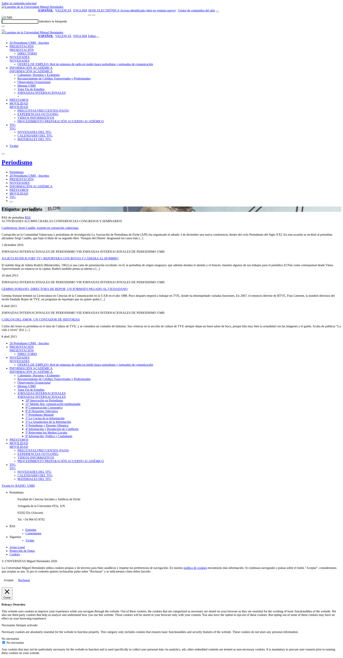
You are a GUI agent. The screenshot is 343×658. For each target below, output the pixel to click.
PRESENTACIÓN (22, 46)
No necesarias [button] (10, 638)
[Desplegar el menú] (93, 15)
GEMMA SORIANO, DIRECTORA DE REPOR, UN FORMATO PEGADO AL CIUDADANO (65, 289)
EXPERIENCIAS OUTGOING (38, 114)
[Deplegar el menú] (11, 201)
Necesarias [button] (9, 625)
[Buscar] (3, 26)
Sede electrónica (103, 10)
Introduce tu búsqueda (53, 21)
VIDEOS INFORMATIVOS (35, 117)
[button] (22, 50)
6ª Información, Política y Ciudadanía (48, 436)
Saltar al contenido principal (19, 3)
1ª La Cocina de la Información (45, 418)
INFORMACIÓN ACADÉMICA (31, 67)
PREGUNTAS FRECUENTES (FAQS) (43, 110)
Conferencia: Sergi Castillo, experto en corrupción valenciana (40, 228)
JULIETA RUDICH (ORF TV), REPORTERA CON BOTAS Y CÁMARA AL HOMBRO (60, 258)
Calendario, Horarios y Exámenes (38, 75)
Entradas (30, 529)
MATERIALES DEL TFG (34, 139)
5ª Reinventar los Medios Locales (46, 432)
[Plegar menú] (97, 37)
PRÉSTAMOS (19, 100)
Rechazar (24, 580)
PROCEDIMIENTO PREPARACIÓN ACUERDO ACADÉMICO (60, 121)
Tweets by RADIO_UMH (18, 485)
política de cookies (195, 568)
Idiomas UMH (26, 85)
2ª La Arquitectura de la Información (48, 422)
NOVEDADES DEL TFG (34, 132)
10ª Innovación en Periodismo (44, 400)
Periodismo (17, 162)
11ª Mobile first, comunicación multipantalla (52, 404)
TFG (13, 125)
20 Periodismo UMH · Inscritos (29, 42)
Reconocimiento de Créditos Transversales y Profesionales (54, 78)
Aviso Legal (17, 547)
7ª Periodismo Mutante (39, 414)
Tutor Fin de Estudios (30, 89)
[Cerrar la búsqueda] (3, 30)
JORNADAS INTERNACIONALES (41, 92)
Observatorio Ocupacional (33, 82)
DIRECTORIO (27, 53)
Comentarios (33, 533)
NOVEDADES (20, 57)
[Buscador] (217, 11)
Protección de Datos (22, 550)
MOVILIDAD (19, 103)
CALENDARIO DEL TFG (35, 135)
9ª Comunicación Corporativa (44, 407)
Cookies (15, 554)
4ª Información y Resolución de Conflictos (52, 429)
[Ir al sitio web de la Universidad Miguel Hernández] (32, 7)
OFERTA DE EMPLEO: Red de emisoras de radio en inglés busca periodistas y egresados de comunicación (85, 64)
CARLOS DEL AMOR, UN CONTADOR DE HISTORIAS (41, 319)
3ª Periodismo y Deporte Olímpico (46, 425)
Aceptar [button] (8, 580)
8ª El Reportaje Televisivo (41, 411)
